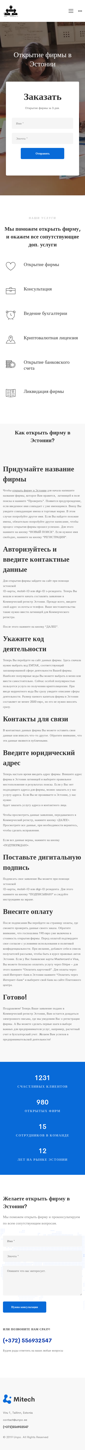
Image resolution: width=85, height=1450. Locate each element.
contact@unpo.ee (15, 1420)
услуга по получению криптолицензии (42, 686)
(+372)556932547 (15, 1427)
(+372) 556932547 (27, 1340)
